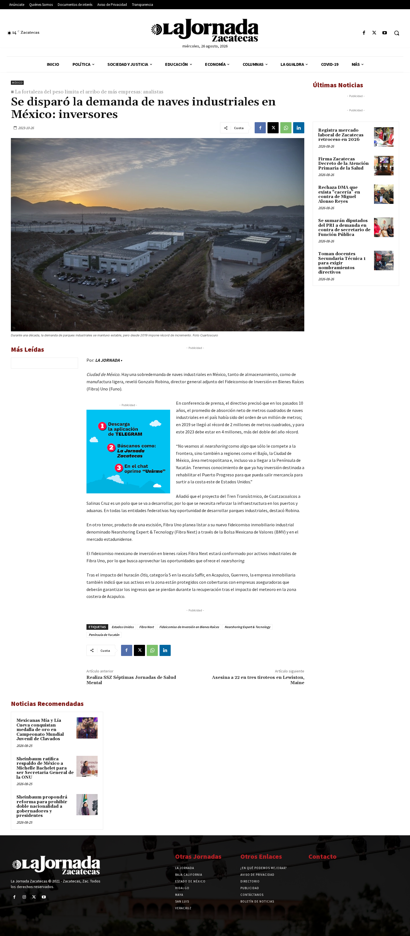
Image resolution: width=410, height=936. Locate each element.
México (17, 83)
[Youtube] (385, 33)
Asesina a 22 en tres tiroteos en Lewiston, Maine (258, 680)
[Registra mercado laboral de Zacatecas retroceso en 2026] (384, 137)
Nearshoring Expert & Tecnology (247, 627)
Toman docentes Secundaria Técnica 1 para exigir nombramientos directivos (342, 263)
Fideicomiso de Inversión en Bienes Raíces (189, 627)
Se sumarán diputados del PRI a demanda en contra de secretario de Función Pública (344, 227)
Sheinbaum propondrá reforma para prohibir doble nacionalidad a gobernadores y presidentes (41, 806)
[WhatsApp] (285, 127)
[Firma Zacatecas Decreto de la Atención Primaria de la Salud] (384, 165)
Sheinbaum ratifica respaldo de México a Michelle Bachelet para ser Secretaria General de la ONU (45, 768)
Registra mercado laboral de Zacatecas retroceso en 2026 (340, 135)
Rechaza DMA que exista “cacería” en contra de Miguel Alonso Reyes (339, 194)
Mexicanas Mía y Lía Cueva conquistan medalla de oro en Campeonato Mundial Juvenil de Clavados (40, 730)
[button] (396, 33)
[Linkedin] (298, 127)
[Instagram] (24, 897)
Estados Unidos (123, 627)
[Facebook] (364, 33)
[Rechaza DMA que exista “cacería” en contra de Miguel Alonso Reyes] (384, 194)
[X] (374, 33)
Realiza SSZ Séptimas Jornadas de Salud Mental (131, 680)
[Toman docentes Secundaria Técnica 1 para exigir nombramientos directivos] (384, 260)
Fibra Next (146, 627)
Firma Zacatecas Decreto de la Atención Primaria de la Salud (343, 163)
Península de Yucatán (104, 635)
